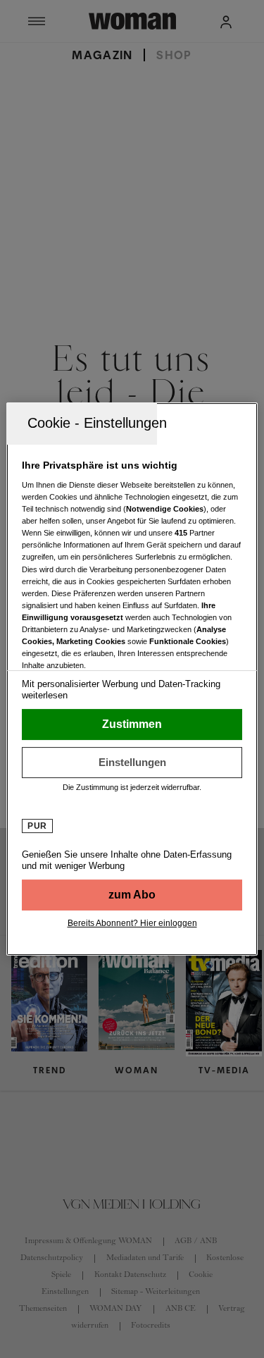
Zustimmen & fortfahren (131, 724)
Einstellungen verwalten (131, 762)
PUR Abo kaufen (131, 895)
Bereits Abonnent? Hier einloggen (132, 923)
